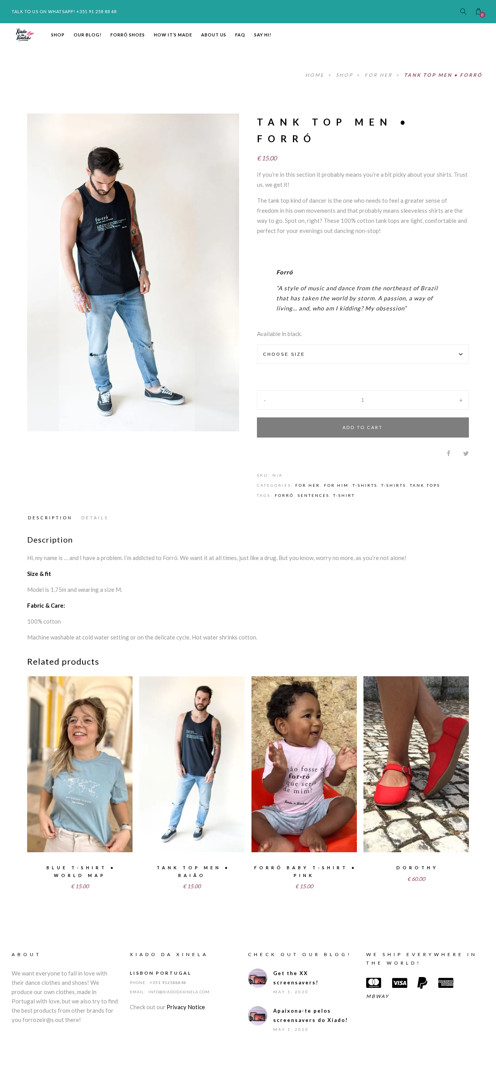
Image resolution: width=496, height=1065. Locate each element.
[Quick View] (121, 839)
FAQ (240, 34)
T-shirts (365, 485)
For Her (379, 75)
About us (213, 34)
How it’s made (173, 34)
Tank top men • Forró (443, 75)
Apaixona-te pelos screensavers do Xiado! (310, 1015)
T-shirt (344, 495)
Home (315, 75)
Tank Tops (425, 485)
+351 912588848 (168, 982)
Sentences (313, 495)
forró (284, 495)
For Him (336, 485)
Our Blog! (88, 34)
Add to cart (363, 427)
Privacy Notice (186, 1006)
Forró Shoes (127, 34)
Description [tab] (50, 517)
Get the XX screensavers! (296, 978)
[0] (478, 11)
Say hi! (262, 34)
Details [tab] (94, 517)
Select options (60, 838)
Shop (58, 34)
